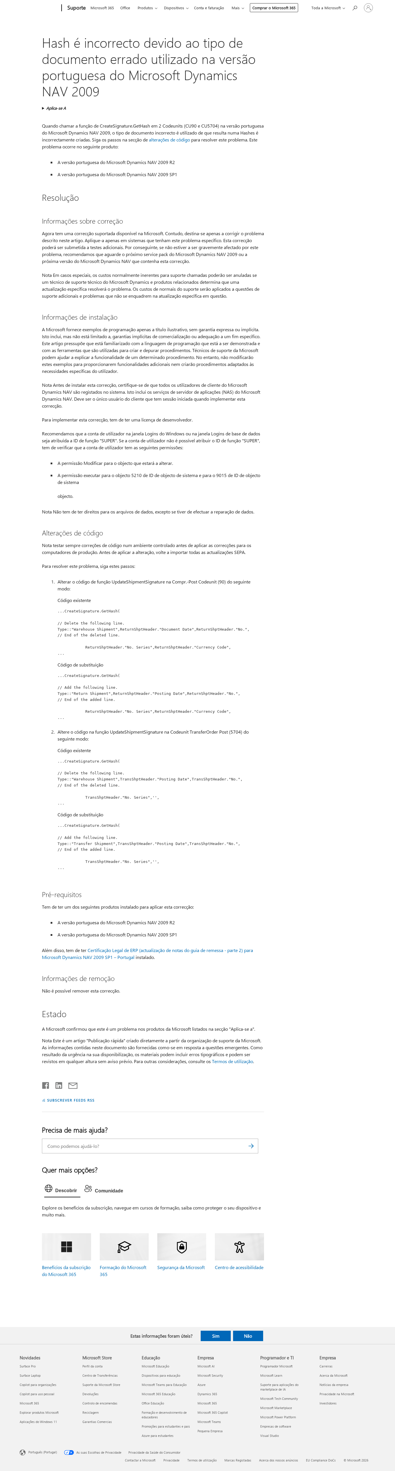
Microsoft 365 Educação (158, 1394)
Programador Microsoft (276, 1366)
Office (125, 7)
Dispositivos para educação (161, 1375)
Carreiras (326, 1366)
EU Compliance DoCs (321, 1460)
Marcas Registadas (237, 1460)
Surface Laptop (30, 1375)
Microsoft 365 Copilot (213, 1412)
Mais (236, 7)
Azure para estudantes (157, 1435)
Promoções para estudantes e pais (166, 1426)
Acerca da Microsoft (334, 1375)
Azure (202, 1384)
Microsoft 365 (102, 7)
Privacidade (171, 1460)
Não (248, 1336)
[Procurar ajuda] (354, 7)
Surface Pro (28, 1366)
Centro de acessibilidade (239, 1267)
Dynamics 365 (207, 1394)
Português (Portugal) (42, 1452)
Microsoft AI (206, 1366)
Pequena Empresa (210, 1431)
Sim (215, 1336)
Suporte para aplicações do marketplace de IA (279, 1386)
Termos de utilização (232, 1061)
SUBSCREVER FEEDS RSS (70, 1100)
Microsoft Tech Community (279, 1398)
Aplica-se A (56, 108)
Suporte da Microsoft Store (101, 1384)
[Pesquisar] (251, 1146)
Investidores (328, 1403)
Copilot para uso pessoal (37, 1394)
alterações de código (169, 140)
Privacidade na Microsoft (337, 1394)
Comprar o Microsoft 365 (274, 7)
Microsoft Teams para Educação (164, 1384)
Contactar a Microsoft (140, 1460)
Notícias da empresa (334, 1384)
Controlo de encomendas (99, 1403)
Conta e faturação (209, 7)
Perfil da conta (92, 1366)
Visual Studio (269, 1435)
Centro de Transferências (100, 1375)
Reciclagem (90, 1412)
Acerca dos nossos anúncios (278, 1460)
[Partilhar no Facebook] (46, 1084)
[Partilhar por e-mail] (70, 1084)
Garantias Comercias (97, 1422)
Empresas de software (275, 1426)
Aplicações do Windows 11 (38, 1422)
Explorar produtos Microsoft (39, 1412)
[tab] (62, 1189)
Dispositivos (174, 7)
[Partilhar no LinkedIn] (56, 1084)
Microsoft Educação (155, 1366)
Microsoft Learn (271, 1375)
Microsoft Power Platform (278, 1417)
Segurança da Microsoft (181, 1267)
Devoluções (90, 1394)
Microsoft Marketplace (276, 1408)
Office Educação (153, 1403)
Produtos (145, 7)
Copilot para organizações (38, 1384)
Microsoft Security (210, 1375)
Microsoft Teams (209, 1422)
